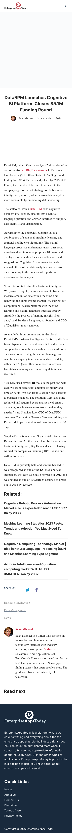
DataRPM (36, 209)
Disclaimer (11, 805)
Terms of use (12, 810)
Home (8, 789)
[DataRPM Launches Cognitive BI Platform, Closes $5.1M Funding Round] (27, 590)
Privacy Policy (13, 815)
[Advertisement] (36, 50)
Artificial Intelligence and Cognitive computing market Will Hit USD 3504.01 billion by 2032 (30, 569)
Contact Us (11, 800)
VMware (49, 649)
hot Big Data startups (34, 170)
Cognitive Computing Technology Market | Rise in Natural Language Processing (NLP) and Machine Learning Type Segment (35, 549)
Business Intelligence (17, 602)
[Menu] (60, 5)
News (7, 618)
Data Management (15, 610)
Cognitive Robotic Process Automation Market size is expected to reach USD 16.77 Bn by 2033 (35, 508)
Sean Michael (26, 118)
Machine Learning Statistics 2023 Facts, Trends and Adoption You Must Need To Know (33, 528)
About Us (10, 794)
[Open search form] (66, 6)
